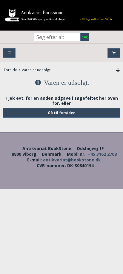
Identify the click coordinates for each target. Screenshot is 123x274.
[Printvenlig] (118, 69)
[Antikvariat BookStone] (61, 15)
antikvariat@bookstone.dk (72, 160)
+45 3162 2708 (102, 154)
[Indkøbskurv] (113, 53)
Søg (84, 37)
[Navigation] (9, 53)
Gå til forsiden (62, 112)
